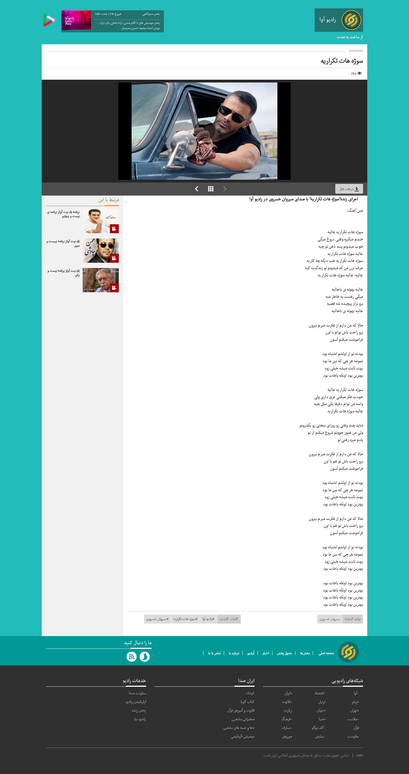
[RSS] (132, 657)
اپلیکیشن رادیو (136, 702)
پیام (354, 702)
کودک (250, 693)
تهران (353, 710)
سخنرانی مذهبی (243, 719)
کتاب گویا (248, 702)
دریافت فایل (346, 189)
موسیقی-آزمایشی (243, 736)
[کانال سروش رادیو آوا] (145, 657)
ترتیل (322, 702)
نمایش (319, 736)
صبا (321, 719)
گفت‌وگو (318, 728)
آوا (355, 693)
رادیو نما (140, 719)
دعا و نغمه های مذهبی (239, 728)
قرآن (356, 728)
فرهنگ (285, 719)
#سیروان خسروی (157, 619)
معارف (286, 728)
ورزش (286, 736)
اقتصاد (319, 693)
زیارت (288, 710)
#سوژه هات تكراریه (185, 619)
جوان (320, 710)
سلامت (352, 719)
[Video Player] (204, 131)
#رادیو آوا (208, 619)
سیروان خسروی (329, 619)
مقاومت (353, 736)
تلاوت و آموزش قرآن (241, 710)
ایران (287, 693)
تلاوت (286, 702)
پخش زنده (139, 710)
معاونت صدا (137, 693)
